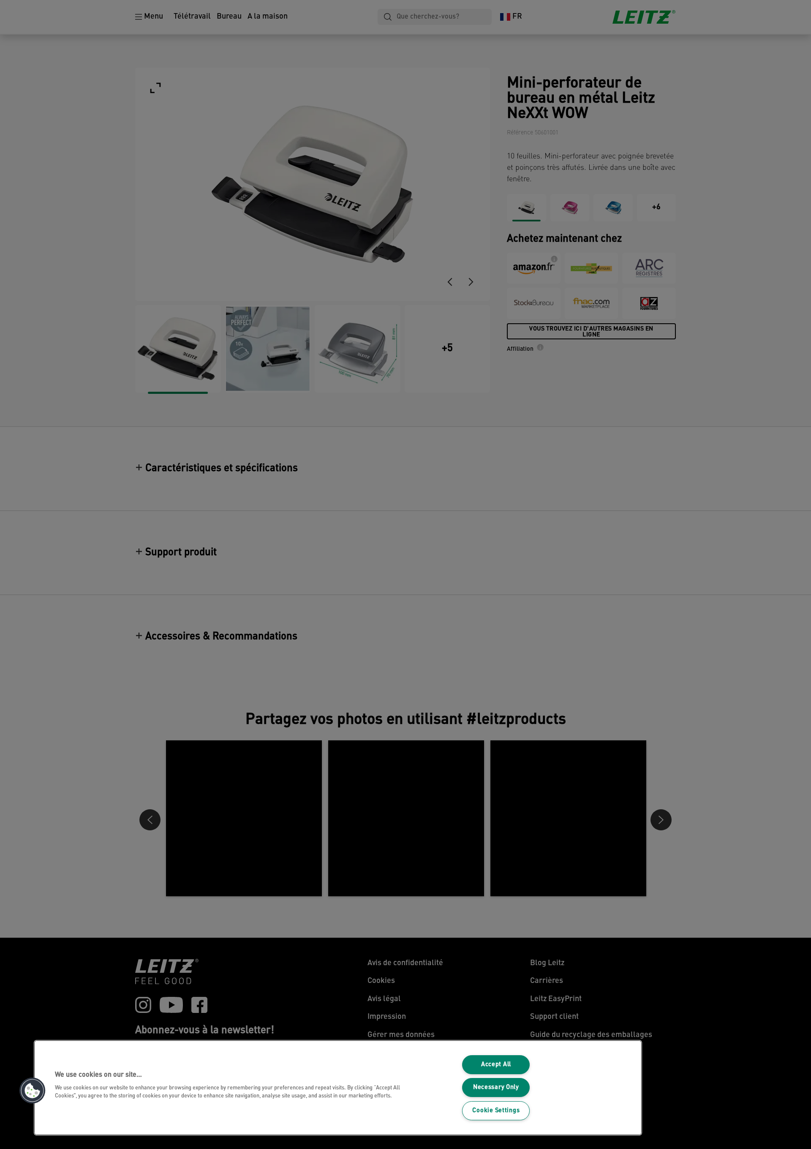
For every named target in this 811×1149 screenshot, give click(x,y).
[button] (32, 1090)
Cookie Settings (496, 1111)
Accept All (496, 1065)
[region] (338, 1087)
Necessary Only (496, 1087)
